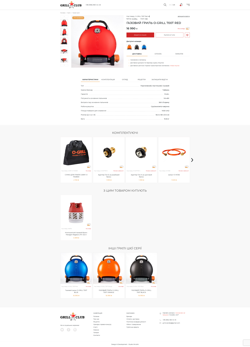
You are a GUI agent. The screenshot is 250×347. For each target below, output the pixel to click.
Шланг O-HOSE (174, 175)
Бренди (129, 316)
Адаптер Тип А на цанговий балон (141, 176)
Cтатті (95, 327)
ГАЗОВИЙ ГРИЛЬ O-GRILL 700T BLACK (141, 291)
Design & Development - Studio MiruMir (125, 344)
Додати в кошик (140, 35)
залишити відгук (184, 16)
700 (146, 19)
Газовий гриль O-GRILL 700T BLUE (76, 291)
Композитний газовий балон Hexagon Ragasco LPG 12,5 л (76, 233)
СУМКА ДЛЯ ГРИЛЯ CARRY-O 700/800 (76, 176)
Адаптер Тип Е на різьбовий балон (108, 176)
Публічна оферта (132, 327)
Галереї (96, 332)
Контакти (96, 335)
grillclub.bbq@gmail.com (171, 323)
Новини (96, 330)
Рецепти (96, 322)
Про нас (96, 319)
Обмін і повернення (133, 324)
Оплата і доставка (132, 319)
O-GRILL (134, 19)
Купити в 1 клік (169, 35)
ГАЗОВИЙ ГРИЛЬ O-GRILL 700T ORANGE (109, 291)
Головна (96, 316)
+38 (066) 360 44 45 (93, 5)
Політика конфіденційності (136, 322)
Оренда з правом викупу (102, 324)
